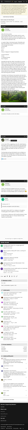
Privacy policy (15, 428)
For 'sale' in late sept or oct (9, 311)
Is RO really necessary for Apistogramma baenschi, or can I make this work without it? (14, 326)
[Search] (26, 1)
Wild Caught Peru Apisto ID (9, 302)
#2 (26, 106)
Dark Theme (9, 426)
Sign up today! (18, 13)
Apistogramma (10, 253)
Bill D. (4, 392)
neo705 (5, 253)
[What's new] (24, 1)
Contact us (3, 428)
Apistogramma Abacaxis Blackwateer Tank (14, 263)
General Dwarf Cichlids (8, 295)
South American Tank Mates (13, 271)
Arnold (11, 365)
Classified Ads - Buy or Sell (9, 314)
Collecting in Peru (7, 321)
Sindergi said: (5, 204)
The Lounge (6, 324)
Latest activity (3, 416)
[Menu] (1, 1)
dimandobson (6, 365)
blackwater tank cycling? (8, 316)
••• (26, 363)
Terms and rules (9, 428)
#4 (26, 181)
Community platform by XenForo (12, 424)
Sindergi (3, 21)
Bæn (4, 264)
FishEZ (4, 358)
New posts (3, 411)
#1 (26, 26)
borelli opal (17, 21)
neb (4, 246)
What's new (3, 409)
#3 (26, 136)
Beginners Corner (9, 246)
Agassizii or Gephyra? (8, 307)
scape (21, 21)
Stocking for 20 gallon (8, 337)
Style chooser (3, 426)
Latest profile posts (8, 356)
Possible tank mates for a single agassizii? (14, 245)
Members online (7, 280)
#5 (26, 195)
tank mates (3, 23)
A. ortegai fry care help (8, 332)
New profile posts (4, 413)
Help (20, 428)
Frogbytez (5, 258)
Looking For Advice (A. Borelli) (11, 257)
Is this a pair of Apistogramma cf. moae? (12, 292)
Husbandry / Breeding (8, 334)
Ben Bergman (13, 370)
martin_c (5, 379)
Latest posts (6, 290)
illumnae (10, 379)
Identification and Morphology (10, 304)
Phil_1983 (5, 271)
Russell (25, 351)
